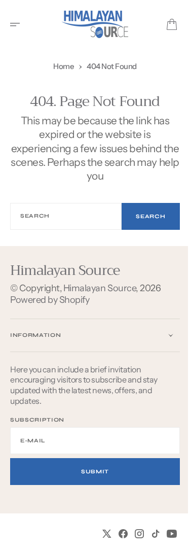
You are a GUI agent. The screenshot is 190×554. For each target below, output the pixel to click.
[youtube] (164, 534)
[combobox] (62, 216)
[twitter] (99, 534)
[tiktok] (148, 534)
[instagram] (132, 534)
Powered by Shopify (49, 299)
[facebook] (115, 534)
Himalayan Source (99, 288)
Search (143, 216)
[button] (18, 24)
